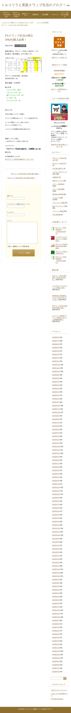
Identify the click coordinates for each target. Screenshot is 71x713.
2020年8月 (55, 583)
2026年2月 (55, 358)
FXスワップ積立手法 (59, 163)
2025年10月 (56, 371)
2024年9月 (55, 416)
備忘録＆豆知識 (58, 194)
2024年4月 (55, 433)
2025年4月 (55, 392)
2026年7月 (55, 341)
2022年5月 (55, 511)
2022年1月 (55, 525)
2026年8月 (55, 337)
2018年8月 (55, 665)
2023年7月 (55, 463)
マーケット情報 (58, 211)
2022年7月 (55, 504)
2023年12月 (56, 446)
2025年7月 (55, 381)
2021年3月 (55, 559)
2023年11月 (56, 450)
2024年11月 (56, 409)
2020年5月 (55, 593)
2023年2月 (55, 480)
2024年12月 (56, 405)
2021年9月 (55, 538)
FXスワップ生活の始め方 (6, 14)
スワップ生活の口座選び (64, 14)
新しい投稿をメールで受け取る (19, 246)
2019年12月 (56, 610)
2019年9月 (55, 620)
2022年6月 (55, 508)
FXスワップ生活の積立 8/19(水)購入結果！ (61, 246)
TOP (17, 22)
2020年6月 (55, 590)
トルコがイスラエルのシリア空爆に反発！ (61, 239)
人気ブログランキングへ (59, 690)
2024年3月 (55, 436)
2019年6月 (55, 631)
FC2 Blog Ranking (57, 699)
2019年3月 (55, 641)
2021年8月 (55, 542)
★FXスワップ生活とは (59, 57)
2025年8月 (55, 378)
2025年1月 (55, 402)
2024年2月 (55, 439)
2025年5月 (55, 388)
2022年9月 (55, 497)
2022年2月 (55, 521)
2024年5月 (55, 429)
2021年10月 (56, 535)
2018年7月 (55, 668)
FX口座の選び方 (58, 168)
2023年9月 (55, 457)
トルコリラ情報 (58, 197)
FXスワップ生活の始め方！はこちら (19, 159)
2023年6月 (55, 467)
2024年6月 (55, 426)
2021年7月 (55, 545)
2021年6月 (55, 549)
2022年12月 (56, 487)
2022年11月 (56, 491)
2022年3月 (55, 518)
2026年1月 (55, 361)
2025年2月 (55, 399)
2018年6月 (55, 671)
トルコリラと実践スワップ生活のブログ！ (33, 5)
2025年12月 (56, 364)
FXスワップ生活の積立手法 (16, 14)
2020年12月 (56, 569)
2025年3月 (55, 395)
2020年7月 (55, 586)
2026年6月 (55, 344)
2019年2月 (55, 644)
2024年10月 (56, 412)
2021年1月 (55, 566)
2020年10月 (56, 576)
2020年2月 (55, 603)
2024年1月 (55, 443)
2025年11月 (56, 368)
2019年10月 (56, 617)
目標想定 (55, 177)
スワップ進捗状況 (58, 184)
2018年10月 (56, 658)
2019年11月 (56, 613)
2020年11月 (56, 573)
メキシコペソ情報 (58, 203)
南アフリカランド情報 (60, 206)
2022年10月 (56, 494)
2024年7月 (55, 422)
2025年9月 (55, 375)
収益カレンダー (25, 14)
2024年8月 (55, 419)
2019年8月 (55, 624)
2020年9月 (55, 579)
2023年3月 (55, 477)
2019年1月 (55, 648)
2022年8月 (55, 501)
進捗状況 (35, 14)
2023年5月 (55, 470)
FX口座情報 (56, 214)
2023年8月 (55, 460)
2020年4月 (55, 596)
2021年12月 (56, 528)
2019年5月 (55, 634)
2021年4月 (55, 555)
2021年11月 (56, 532)
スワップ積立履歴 (20, 45)
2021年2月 (55, 562)
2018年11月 (56, 654)
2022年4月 (55, 515)
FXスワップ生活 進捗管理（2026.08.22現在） (59, 277)
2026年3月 (55, 354)
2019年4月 (55, 637)
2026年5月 (55, 347)
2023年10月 (56, 453)
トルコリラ (55, 14)
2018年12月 (56, 651)
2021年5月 (55, 552)
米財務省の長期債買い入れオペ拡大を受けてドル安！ (59, 297)
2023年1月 (55, 484)
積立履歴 (45, 14)
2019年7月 (55, 627)
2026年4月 (55, 351)
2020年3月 (55, 600)
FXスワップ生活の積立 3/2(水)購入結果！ (21, 178)
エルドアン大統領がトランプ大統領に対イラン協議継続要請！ (59, 317)
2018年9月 (55, 661)
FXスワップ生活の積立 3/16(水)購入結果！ (25, 174)
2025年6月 (55, 385)
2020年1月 (55, 607)
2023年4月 (55, 474)
